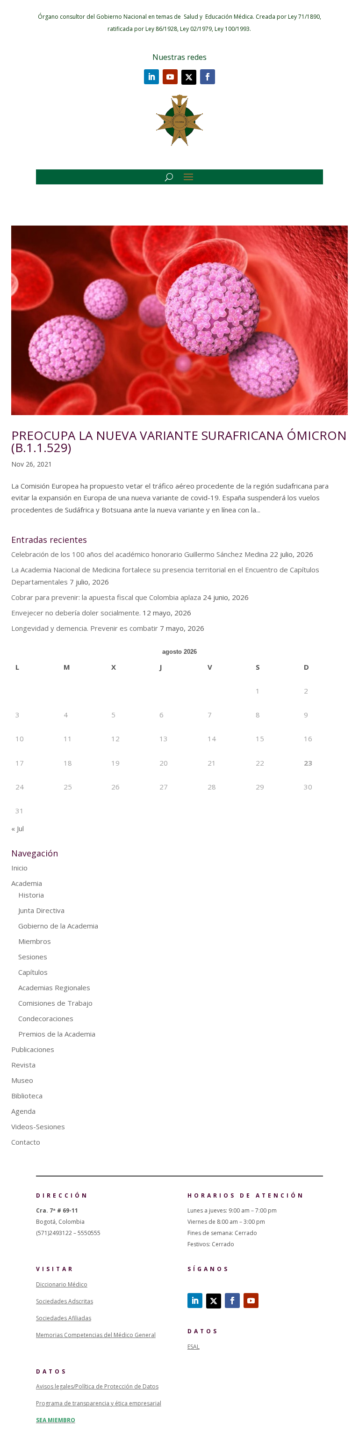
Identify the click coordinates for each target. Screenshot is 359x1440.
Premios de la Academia (56, 1033)
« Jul (17, 828)
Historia (31, 894)
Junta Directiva (41, 910)
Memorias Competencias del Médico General (96, 1335)
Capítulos (33, 972)
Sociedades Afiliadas (63, 1318)
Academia (26, 883)
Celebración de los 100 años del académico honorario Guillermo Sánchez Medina (139, 554)
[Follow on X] (188, 77)
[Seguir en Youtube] (170, 76)
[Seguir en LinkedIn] (151, 76)
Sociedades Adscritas (64, 1301)
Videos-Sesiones (38, 1126)
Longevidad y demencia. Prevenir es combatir (84, 628)
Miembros (34, 941)
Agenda (23, 1111)
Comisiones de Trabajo (55, 1003)
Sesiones (32, 956)
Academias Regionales (54, 987)
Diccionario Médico (61, 1284)
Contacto (25, 1142)
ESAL (193, 1347)
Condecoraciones (45, 1018)
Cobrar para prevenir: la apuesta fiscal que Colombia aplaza (106, 597)
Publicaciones (32, 1049)
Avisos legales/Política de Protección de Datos (97, 1386)
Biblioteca (27, 1095)
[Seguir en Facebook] (207, 76)
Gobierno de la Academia (58, 925)
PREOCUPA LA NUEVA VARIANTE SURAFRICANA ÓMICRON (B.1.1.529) (179, 441)
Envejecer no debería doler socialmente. (76, 612)
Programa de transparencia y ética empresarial (98, 1403)
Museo (22, 1080)
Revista (23, 1064)
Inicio (19, 867)
